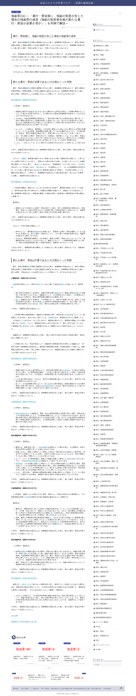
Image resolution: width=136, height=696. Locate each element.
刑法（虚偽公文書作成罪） (105, 522)
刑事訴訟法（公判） (103, 50)
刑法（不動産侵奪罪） (104, 64)
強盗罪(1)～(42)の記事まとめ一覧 (24, 621)
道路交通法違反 (101, 613)
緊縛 (36, 231)
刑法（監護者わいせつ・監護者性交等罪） (107, 265)
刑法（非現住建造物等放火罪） (107, 318)
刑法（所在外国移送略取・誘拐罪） (107, 476)
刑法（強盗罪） (16, 12)
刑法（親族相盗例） (103, 68)
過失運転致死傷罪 (102, 244)
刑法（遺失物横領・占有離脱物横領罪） (107, 74)
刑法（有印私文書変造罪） (105, 547)
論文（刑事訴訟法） (103, 636)
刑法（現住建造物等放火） (105, 313)
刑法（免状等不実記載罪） (105, 533)
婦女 (66, 370)
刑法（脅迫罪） (101, 153)
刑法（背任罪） (101, 143)
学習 (97, 640)
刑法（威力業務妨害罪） (104, 420)
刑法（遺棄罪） (101, 434)
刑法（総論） (100, 55)
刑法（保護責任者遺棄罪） (105, 439)
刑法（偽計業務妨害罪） (104, 416)
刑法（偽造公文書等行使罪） (106, 538)
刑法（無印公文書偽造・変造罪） (106, 516)
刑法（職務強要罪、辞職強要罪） (106, 215)
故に (17, 299)
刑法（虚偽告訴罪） (103, 572)
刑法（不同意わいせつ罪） (105, 248)
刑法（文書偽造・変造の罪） (106, 497)
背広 (83, 164)
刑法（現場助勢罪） (103, 175)
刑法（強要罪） (101, 157)
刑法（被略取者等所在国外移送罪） (107, 487)
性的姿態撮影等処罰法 (104, 617)
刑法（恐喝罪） (101, 148)
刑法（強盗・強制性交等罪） (106, 121)
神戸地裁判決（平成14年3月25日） (24, 578)
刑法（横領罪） (101, 84)
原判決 (18, 463)
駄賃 (76, 293)
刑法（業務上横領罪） (104, 89)
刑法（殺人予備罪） (103, 194)
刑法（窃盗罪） (101, 59)
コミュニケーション (103, 645)
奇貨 (54, 522)
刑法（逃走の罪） (102, 221)
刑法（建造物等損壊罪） (104, 384)
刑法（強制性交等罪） (104, 282)
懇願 (51, 317)
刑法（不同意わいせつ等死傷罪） (106, 258)
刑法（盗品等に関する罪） (105, 80)
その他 (98, 649)
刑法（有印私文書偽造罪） (105, 542)
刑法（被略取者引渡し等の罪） (107, 492)
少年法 (98, 626)
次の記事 (14, 615)
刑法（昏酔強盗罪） (103, 102)
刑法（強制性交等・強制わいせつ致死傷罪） (107, 294)
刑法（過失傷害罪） (103, 225)
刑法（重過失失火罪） (104, 341)
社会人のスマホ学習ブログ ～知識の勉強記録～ (68, 2)
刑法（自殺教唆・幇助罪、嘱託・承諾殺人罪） (106, 199)
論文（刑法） (100, 631)
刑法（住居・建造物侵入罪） (106, 116)
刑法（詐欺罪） (101, 130)
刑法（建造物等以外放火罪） (106, 322)
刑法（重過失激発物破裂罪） (106, 352)
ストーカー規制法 (102, 622)
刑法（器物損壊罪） (103, 379)
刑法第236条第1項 (33, 461)
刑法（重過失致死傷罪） (104, 239)
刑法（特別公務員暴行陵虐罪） (107, 599)
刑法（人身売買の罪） (104, 481)
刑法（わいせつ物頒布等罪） (106, 304)
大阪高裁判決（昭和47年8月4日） (24, 402)
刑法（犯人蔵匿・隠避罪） (105, 398)
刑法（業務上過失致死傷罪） (106, 234)
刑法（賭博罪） (101, 576)
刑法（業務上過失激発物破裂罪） (106, 346)
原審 (23, 158)
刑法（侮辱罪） (101, 366)
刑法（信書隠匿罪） (103, 393)
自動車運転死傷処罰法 (104, 608)
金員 (28, 497)
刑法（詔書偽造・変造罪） (105, 501)
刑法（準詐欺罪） (102, 139)
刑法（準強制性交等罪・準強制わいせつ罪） (107, 287)
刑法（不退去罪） (102, 125)
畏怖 (38, 284)
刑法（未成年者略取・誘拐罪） (107, 450)
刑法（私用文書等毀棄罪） (105, 375)
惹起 (70, 459)
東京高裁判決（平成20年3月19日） (24, 182)
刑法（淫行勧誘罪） (103, 309)
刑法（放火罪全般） (103, 356)
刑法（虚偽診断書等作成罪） (106, 551)
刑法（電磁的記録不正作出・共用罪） (107, 561)
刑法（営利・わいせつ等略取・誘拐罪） (107, 456)
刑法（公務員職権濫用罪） (105, 590)
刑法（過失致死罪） (103, 230)
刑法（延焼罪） (101, 327)
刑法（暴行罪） (101, 162)
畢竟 (41, 304)
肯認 (51, 515)
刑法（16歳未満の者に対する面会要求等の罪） (106, 272)
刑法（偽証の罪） (102, 567)
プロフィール (100, 30)
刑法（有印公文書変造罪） (105, 511)
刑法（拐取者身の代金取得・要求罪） (107, 469)
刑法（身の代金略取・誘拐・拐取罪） (107, 462)
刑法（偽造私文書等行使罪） (106, 556)
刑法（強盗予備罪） (103, 111)
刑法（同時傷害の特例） (104, 180)
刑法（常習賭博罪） (103, 581)
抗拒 (32, 122)
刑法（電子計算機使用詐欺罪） (107, 134)
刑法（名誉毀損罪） (103, 361)
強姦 (14, 284)
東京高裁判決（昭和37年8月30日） (24, 358)
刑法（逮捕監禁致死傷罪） (105, 430)
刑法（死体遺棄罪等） (104, 205)
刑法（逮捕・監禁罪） (104, 425)
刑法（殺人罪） (101, 189)
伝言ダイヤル (26, 584)
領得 (23, 323)
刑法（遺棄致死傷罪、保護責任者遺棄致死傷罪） (107, 444)
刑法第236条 (48, 386)
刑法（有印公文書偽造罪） (105, 506)
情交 (68, 314)
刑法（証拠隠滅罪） (103, 402)
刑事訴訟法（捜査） (103, 45)
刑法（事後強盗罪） (103, 107)
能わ (58, 293)
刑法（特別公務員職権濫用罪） (107, 594)
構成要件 (22, 551)
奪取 (28, 42)
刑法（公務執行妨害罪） (104, 209)
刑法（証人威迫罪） (103, 407)
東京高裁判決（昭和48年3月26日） (24, 100)
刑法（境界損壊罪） (103, 388)
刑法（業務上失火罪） (104, 336)
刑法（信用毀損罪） (103, 411)
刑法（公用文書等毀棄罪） (105, 370)
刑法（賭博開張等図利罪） (105, 585)
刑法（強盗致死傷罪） (104, 98)
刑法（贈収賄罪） (102, 604)
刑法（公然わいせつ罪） (104, 300)
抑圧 (36, 111)
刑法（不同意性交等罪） (104, 253)
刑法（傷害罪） (101, 166)
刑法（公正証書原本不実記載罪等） (107, 527)
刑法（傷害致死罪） (103, 171)
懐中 (38, 167)
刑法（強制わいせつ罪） (104, 277)
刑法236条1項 (21, 413)
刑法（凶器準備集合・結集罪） (107, 185)
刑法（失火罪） (101, 332)
